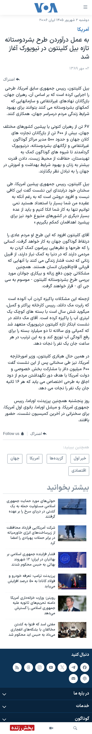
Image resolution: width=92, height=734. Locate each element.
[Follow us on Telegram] (73, 667)
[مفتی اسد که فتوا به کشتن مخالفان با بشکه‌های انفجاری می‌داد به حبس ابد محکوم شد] (72, 630)
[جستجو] (75, 728)
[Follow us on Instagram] (39, 667)
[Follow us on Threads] (28, 667)
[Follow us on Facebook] (84, 667)
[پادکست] (84, 678)
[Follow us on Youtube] (50, 667)
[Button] (11, 79)
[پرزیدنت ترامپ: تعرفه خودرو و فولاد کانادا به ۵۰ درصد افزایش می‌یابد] (72, 581)
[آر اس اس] (17, 667)
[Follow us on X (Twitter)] (62, 667)
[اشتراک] (73, 678)
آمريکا (83, 30)
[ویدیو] (51, 728)
